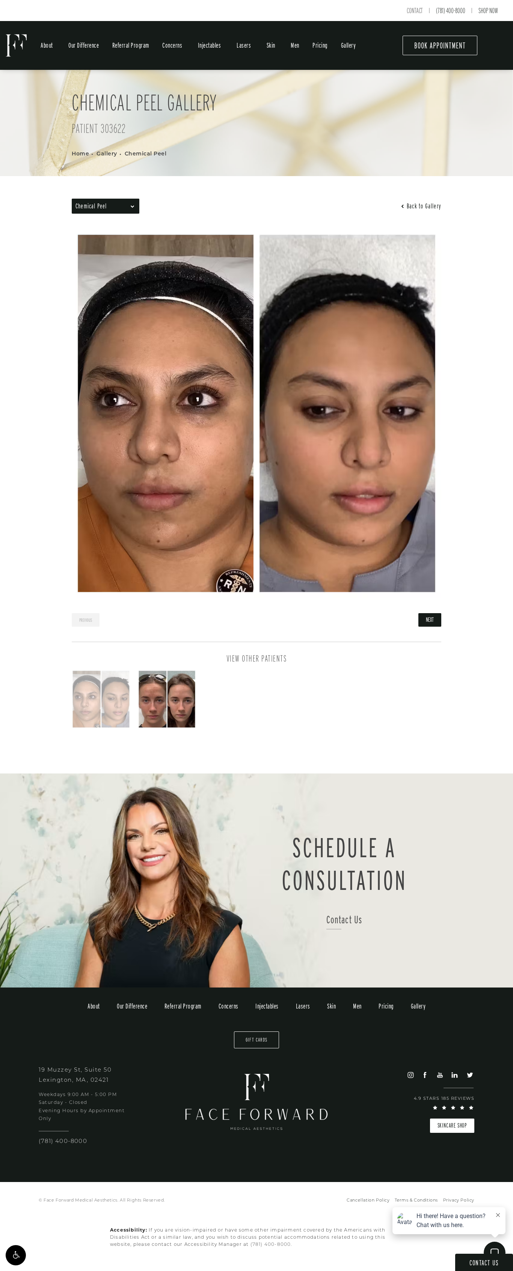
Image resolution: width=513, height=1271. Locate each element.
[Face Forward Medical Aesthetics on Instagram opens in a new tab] (410, 1075)
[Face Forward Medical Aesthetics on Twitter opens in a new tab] (469, 1075)
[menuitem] (410, 1075)
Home (80, 154)
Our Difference (83, 45)
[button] (16, 1255)
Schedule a (344, 863)
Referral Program (130, 45)
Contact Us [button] (484, 1262)
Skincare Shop (452, 1125)
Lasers (244, 45)
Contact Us (344, 919)
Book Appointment (440, 45)
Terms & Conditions (416, 1201)
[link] (63, 1141)
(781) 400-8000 (450, 10)
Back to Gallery (423, 206)
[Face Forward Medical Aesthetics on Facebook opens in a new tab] (425, 1075)
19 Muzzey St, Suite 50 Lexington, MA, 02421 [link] (75, 1075)
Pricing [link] (319, 45)
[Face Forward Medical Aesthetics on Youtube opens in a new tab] (440, 1075)
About (47, 45)
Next (430, 619)
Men (295, 45)
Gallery (348, 45)
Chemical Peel (146, 154)
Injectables (209, 45)
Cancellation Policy (368, 1201)
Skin (271, 45)
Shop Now (488, 10)
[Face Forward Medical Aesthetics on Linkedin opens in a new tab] (455, 1075)
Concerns (172, 45)
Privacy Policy (458, 1201)
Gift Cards (256, 1039)
